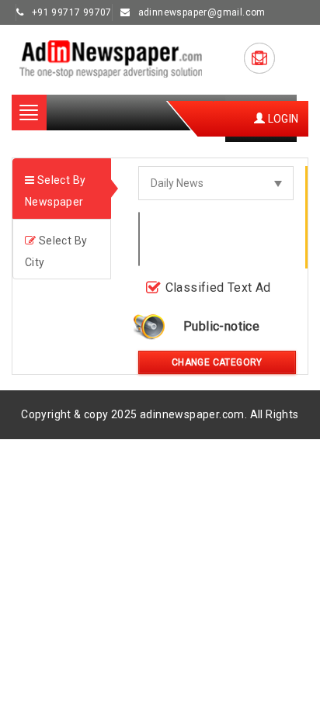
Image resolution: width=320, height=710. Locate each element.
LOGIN (281, 119)
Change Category (217, 362)
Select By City (56, 251)
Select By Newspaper (55, 191)
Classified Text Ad (218, 287)
